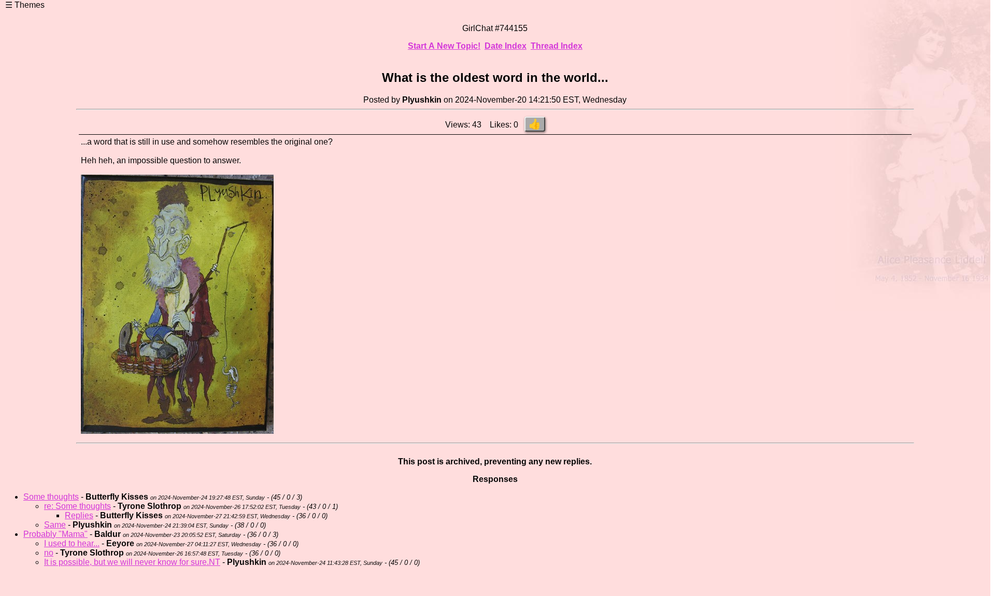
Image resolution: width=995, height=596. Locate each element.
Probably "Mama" (55, 534)
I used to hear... (72, 543)
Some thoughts (51, 496)
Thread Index (556, 45)
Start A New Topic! (444, 45)
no (48, 552)
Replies (79, 515)
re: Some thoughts (77, 506)
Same (55, 524)
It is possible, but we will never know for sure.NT (132, 562)
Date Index (506, 45)
